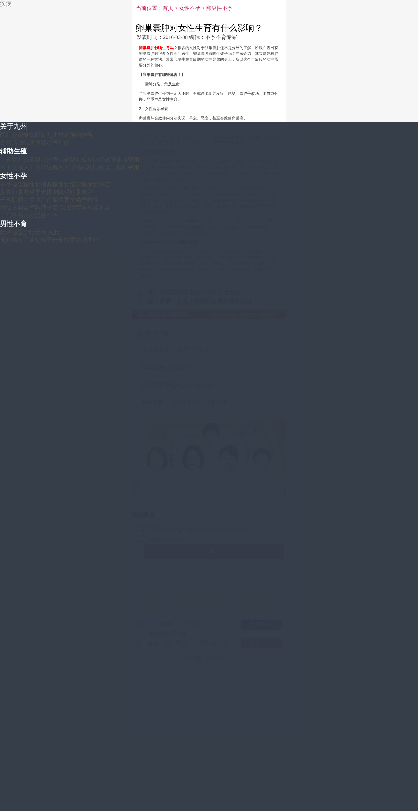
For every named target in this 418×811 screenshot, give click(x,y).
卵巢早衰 (34, 192)
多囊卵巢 (11, 192)
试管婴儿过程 (40, 159)
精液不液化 (26, 240)
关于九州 (13, 126)
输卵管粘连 (95, 184)
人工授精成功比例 (81, 167)
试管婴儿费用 (121, 159)
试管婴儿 (11, 159)
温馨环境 (34, 142)
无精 (6, 240)
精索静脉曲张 (81, 240)
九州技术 (58, 135)
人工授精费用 (121, 167)
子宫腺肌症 (60, 207)
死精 (54, 232)
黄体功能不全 (92, 207)
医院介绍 (11, 135)
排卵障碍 (58, 192)
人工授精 (11, 167)
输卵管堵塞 (37, 184)
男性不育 (13, 223)
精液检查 (11, 232)
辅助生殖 (13, 151)
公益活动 (11, 142)
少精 (29, 232)
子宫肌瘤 (11, 199)
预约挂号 (81, 135)
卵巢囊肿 (81, 192)
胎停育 (61, 199)
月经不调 (11, 207)
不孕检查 (11, 184)
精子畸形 (52, 240)
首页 (168, 8)
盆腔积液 (34, 207)
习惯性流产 (37, 199)
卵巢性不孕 (219, 8)
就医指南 (58, 142)
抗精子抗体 (84, 199)
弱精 (40, 232)
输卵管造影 (66, 184)
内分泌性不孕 (40, 215)
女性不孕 (13, 175)
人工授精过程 (40, 167)
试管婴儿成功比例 (81, 159)
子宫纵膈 (11, 215)
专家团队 (34, 135)
